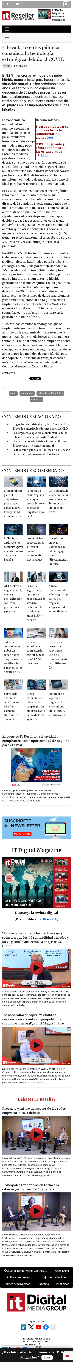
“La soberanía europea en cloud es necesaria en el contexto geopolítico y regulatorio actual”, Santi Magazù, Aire (33, 1019)
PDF (42, 919)
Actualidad (36, 399)
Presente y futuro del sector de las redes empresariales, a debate (34, 1110)
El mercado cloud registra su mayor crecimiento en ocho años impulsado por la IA (36, 503)
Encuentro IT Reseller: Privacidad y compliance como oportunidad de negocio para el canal (35, 741)
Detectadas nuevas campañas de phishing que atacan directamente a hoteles (58, 551)
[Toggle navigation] (7, 29)
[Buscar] (8, 4)
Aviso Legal (62, 1270)
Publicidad (62, 1284)
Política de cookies (18, 1277)
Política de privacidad (17, 1284)
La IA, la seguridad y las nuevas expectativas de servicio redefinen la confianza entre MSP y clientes (36, 603)
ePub (53, 919)
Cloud (13, 393)
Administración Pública (50, 393)
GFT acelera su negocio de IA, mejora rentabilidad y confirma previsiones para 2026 (13, 599)
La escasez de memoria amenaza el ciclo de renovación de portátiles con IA (58, 655)
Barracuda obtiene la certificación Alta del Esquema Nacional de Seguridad (12, 706)
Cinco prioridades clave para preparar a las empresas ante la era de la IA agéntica (36, 706)
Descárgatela (58, 20)
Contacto (43, 1284)
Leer (49, 137)
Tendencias (27, 393)
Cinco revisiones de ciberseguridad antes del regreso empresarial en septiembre (59, 599)
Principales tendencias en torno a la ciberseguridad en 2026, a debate (30, 1187)
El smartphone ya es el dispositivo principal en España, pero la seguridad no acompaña (13, 503)
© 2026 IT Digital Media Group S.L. (25, 1270)
